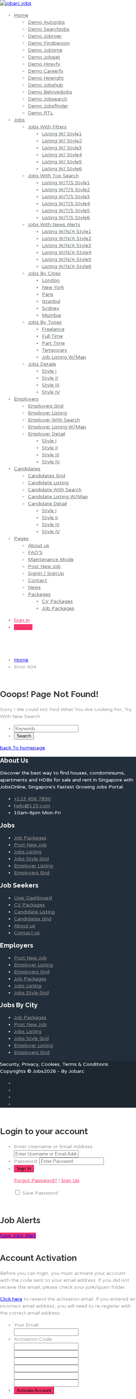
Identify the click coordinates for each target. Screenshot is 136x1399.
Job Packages (58, 608)
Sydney (50, 308)
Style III (50, 385)
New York (53, 287)
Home (21, 15)
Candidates (27, 469)
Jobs (19, 120)
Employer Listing (47, 413)
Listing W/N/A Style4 (66, 252)
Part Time (53, 343)
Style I (49, 371)
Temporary (54, 350)
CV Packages (57, 601)
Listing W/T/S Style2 (66, 190)
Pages (21, 538)
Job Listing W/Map (64, 357)
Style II (50, 378)
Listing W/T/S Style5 (66, 211)
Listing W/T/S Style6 (66, 217)
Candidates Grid (46, 476)
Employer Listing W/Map (57, 427)
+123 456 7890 (32, 799)
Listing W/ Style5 (62, 162)
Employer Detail (46, 434)
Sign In (22, 620)
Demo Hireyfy (44, 64)
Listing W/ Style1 (62, 134)
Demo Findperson (49, 43)
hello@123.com (32, 806)
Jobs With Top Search (53, 176)
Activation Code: (33, 1339)
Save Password (40, 1193)
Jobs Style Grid (31, 859)
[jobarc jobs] (15, 3)
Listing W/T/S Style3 (66, 197)
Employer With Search (54, 420)
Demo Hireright (46, 78)
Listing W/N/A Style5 (66, 259)
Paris (47, 294)
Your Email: (26, 1325)
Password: (26, 1161)
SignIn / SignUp (46, 573)
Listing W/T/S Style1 (66, 183)
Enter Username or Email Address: (53, 1147)
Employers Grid (45, 406)
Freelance (53, 329)
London (51, 280)
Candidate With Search (55, 490)
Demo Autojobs (46, 22)
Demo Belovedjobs (50, 92)
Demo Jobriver (45, 36)
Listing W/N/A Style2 (66, 238)
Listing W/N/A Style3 (66, 245)
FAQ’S (35, 552)
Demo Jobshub (45, 85)
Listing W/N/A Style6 (66, 266)
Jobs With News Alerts (54, 224)
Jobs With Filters (47, 127)
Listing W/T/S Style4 (66, 204)
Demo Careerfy (45, 71)
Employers (26, 399)
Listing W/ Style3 (62, 148)
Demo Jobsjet (44, 57)
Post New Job (44, 566)
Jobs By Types (45, 322)
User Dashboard (33, 898)
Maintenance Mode (51, 559)
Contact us (27, 933)
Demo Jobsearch (47, 99)
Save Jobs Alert (18, 1236)
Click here (11, 1299)
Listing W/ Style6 (62, 169)
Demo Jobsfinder (48, 106)
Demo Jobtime (45, 50)
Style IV (51, 392)
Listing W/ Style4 (62, 155)
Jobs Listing (27, 852)
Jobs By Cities (44, 273)
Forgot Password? (35, 1180)
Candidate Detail (47, 504)
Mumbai (51, 315)
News (34, 587)
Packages (39, 594)
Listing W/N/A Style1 (66, 231)
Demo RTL (40, 113)
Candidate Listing (48, 483)
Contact (37, 580)
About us (38, 545)
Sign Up (23, 627)
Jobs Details (42, 364)
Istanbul (51, 301)
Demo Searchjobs (48, 29)
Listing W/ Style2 (62, 141)
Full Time (52, 336)
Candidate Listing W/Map (58, 497)
